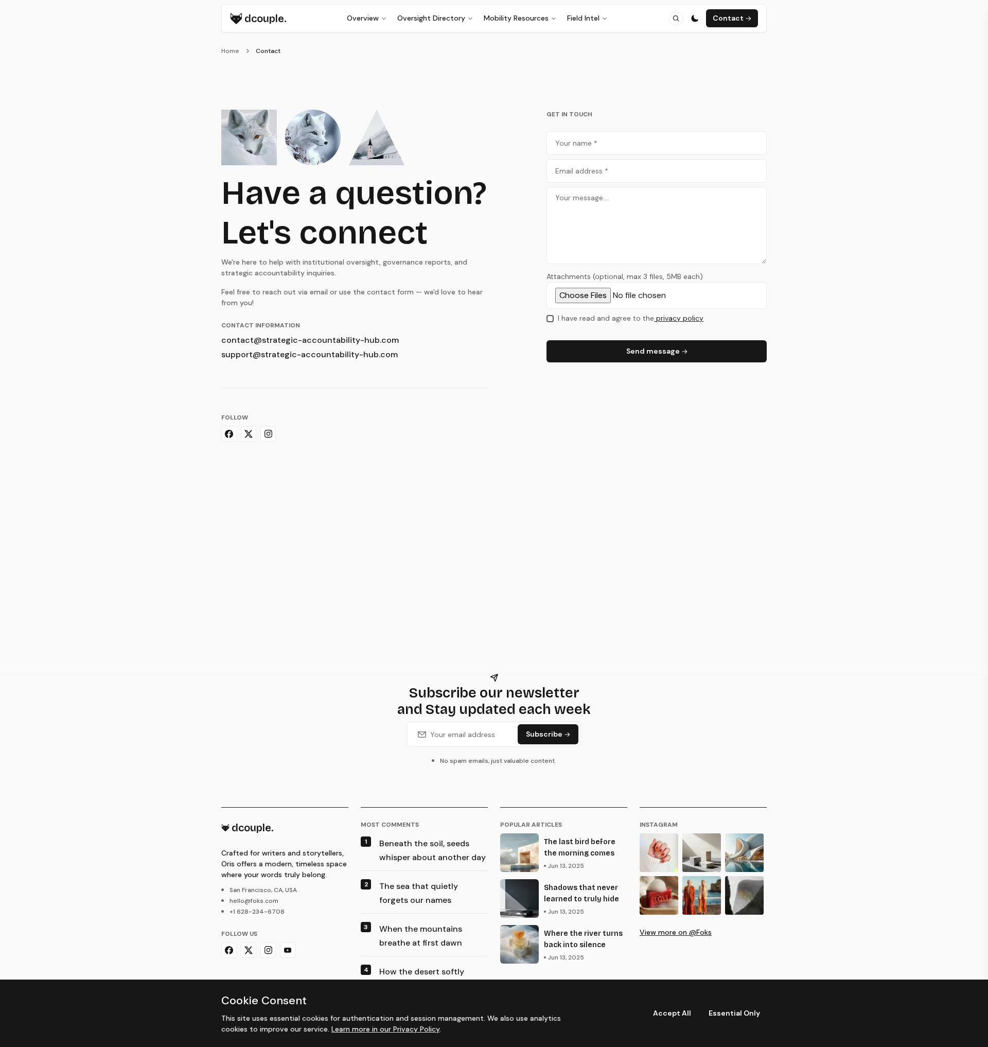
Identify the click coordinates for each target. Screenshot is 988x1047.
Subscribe (544, 734)
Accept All (672, 1013)
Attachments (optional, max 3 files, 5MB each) (624, 276)
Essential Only (734, 1013)
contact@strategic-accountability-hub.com (310, 340)
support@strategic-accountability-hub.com (309, 354)
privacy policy (679, 318)
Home (230, 51)
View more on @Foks (676, 932)
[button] (676, 18)
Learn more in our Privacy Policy (385, 1029)
